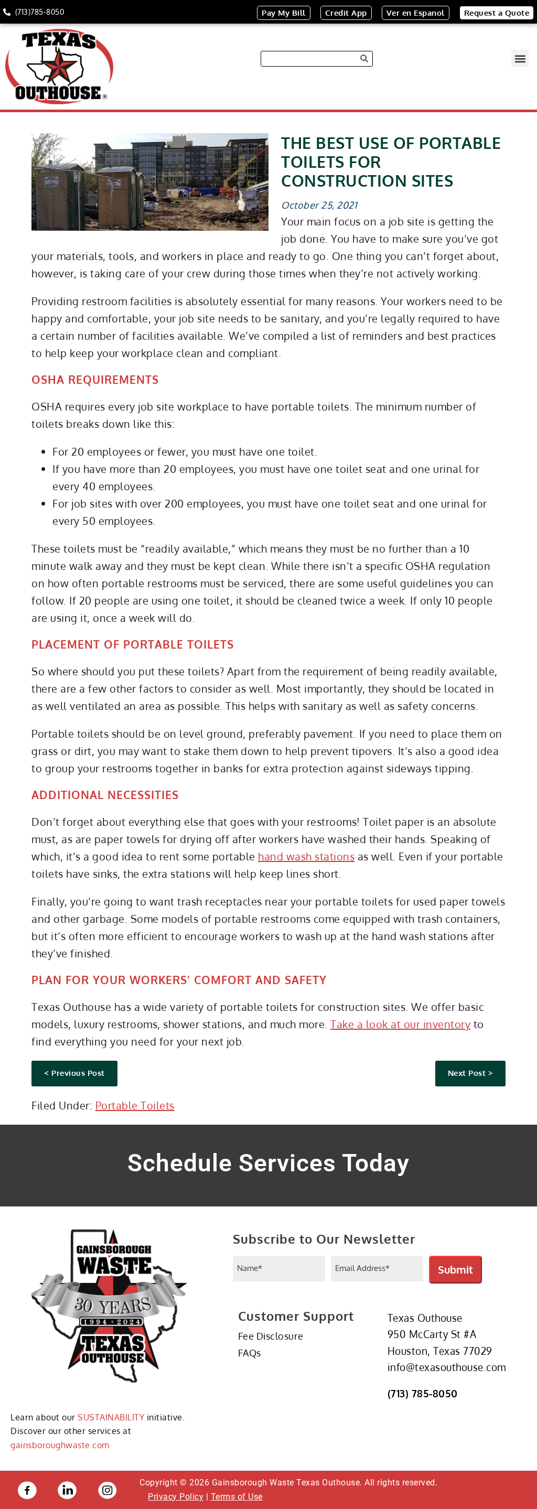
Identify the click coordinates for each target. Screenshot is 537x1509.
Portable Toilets (135, 1105)
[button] (520, 58)
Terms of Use (237, 1497)
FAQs (249, 1353)
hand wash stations (306, 856)
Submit (455, 1269)
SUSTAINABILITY (111, 1417)
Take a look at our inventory (400, 1024)
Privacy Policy (175, 1497)
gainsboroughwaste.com (60, 1445)
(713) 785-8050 (423, 1393)
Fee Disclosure (271, 1336)
